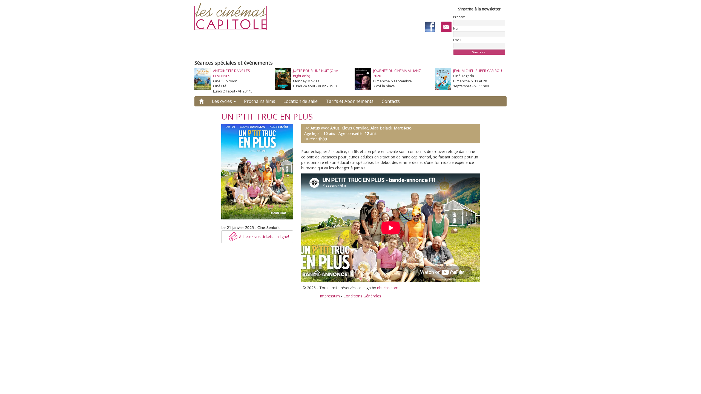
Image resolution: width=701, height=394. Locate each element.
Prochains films (259, 101)
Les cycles (222, 101)
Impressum (330, 296)
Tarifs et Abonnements (350, 101)
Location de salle (300, 101)
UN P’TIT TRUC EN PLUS (267, 116)
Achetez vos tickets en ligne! (263, 236)
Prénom (459, 17)
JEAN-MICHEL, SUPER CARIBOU (477, 70)
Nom (456, 28)
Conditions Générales (362, 296)
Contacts (391, 101)
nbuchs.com (387, 287)
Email (457, 40)
